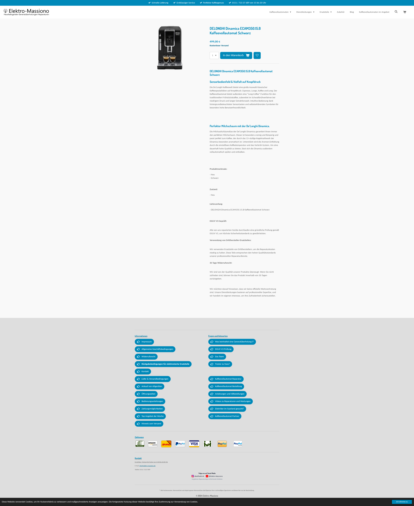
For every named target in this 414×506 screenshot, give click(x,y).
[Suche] (396, 12)
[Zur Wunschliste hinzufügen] (257, 55)
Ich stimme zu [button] (402, 502)
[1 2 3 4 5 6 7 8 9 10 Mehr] (214, 55)
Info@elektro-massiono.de (147, 466)
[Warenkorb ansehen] (404, 12)
